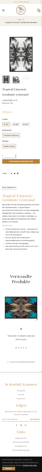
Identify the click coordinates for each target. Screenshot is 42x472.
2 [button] (18, 347)
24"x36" (16, 124)
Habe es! (9, 469)
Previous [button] (5, 319)
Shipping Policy (21, 438)
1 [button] (16, 347)
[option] (21, 319)
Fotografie (21, 391)
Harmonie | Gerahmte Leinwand (21, 336)
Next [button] (37, 319)
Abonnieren (35, 419)
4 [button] (23, 347)
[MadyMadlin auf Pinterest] (21, 425)
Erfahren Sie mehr (30, 465)
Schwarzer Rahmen (11, 135)
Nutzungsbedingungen (21, 450)
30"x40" (26, 124)
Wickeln (5, 141)
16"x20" (6, 124)
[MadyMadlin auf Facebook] (16, 425)
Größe (5, 119)
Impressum (21, 398)
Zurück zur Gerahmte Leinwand (22, 362)
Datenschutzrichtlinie (21, 442)
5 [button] (26, 347)
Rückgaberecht (21, 446)
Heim (20, 19)
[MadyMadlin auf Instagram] (25, 425)
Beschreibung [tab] (9, 187)
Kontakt (21, 395)
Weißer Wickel (9, 146)
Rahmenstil (6, 130)
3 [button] (21, 347)
